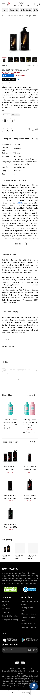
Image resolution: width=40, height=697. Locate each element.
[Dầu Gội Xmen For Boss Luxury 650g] (5, 120)
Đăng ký (31, 650)
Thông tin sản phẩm (21, 139)
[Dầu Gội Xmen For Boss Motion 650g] (10, 513)
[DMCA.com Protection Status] (10, 589)
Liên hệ (4, 605)
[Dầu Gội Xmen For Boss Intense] (10, 455)
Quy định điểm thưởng (10, 616)
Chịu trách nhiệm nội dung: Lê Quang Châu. (18, 681)
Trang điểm (14, 10)
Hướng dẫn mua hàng (10, 620)
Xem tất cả (30, 395)
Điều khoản (6, 609)
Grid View (7, 115)
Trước (28, 65)
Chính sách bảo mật (28, 627)
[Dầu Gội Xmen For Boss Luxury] (7, 548)
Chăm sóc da (26, 10)
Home (5, 10)
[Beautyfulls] (3, 16)
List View (16, 115)
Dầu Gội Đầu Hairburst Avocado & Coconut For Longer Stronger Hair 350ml (10, 422)
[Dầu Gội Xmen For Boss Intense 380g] (10, 484)
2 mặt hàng (26, 693)
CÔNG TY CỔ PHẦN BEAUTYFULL (20, 668)
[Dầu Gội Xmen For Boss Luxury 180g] (12, 120)
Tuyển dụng (6, 612)
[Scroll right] (37, 139)
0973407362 (12, 684)
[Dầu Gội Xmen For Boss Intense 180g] (29, 455)
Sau (34, 65)
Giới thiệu (5, 601)
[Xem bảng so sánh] (36, 129)
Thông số (7, 139)
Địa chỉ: (5, 671)
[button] (8, 4)
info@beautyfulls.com (29, 684)
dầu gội (18, 203)
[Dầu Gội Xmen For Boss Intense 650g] (29, 484)
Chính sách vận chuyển (29, 614)
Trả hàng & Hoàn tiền (28, 624)
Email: (19, 684)
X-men (4, 65)
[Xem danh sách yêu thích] (32, 130)
